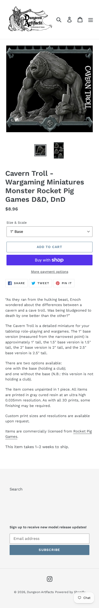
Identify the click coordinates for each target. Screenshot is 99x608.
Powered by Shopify (70, 592)
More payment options (49, 272)
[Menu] (90, 19)
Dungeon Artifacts (40, 592)
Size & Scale (16, 222)
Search (16, 489)
